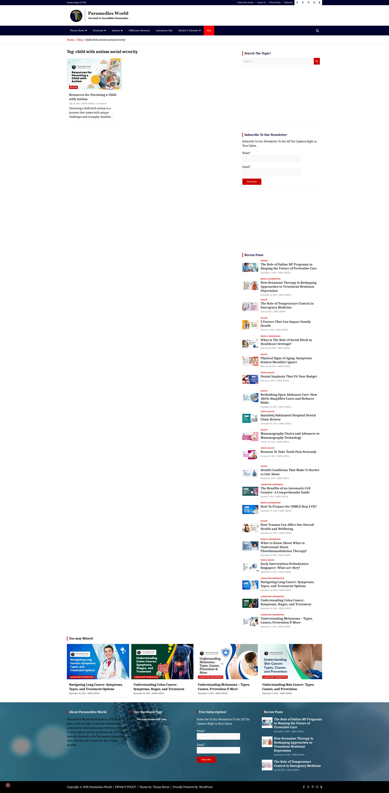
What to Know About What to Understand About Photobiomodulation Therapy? (284, 547)
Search (317, 61)
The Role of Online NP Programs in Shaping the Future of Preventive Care (289, 266)
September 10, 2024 (269, 590)
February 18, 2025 (268, 348)
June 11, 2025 (266, 311)
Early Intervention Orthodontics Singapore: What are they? (284, 566)
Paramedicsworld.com (151, 719)
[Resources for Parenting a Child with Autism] (94, 74)
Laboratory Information (272, 578)
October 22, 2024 (268, 442)
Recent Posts (253, 255)
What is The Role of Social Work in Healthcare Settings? (286, 342)
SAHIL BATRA (88, 103)
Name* (246, 153)
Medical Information (271, 279)
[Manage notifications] (7, 785)
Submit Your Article (245, 2)
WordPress (206, 787)
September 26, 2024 (269, 533)
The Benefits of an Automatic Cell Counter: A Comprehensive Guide (285, 490)
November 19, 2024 (269, 423)
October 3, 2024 (267, 496)
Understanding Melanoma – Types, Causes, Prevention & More (287, 620)
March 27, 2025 (267, 330)
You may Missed (81, 638)
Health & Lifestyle (188, 30)
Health (73, 87)
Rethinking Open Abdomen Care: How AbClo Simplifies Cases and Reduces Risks (289, 399)
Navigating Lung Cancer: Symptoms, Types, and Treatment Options (287, 584)
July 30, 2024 (74, 103)
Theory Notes (77, 30)
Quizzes (116, 30)
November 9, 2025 (268, 272)
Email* (246, 167)
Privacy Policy (275, 2)
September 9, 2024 (268, 626)
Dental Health (267, 373)
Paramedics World (100, 787)
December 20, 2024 (269, 407)
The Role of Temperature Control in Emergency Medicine (287, 305)
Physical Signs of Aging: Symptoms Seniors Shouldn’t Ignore (286, 360)
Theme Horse (161, 787)
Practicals (98, 30)
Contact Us (261, 2)
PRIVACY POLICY (125, 787)
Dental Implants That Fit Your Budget (289, 376)
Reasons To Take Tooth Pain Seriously (288, 452)
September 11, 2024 (269, 555)
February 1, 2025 (268, 380)
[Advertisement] (281, 100)
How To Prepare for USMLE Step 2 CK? (289, 507)
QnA (209, 30)
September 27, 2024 (269, 511)
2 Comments (101, 103)
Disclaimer (288, 2)
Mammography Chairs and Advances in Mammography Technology (290, 436)
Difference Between (139, 30)
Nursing (264, 261)
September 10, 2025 (269, 295)
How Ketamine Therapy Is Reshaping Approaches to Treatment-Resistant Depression (288, 287)
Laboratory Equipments (272, 484)
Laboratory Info (164, 30)
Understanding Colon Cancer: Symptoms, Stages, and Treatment (286, 602)
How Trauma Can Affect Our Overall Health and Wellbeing (287, 527)
